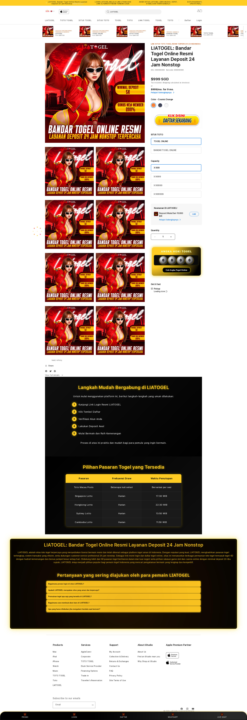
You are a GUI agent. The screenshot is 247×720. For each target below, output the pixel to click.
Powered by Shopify (186, 711)
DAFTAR (123, 717)
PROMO (25, 717)
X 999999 (159, 194)
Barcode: (170, 70)
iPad (55, 657)
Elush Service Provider (91, 666)
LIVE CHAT (222, 717)
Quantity (155, 230)
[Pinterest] (55, 372)
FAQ (111, 671)
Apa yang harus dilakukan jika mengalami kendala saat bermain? (74, 609)
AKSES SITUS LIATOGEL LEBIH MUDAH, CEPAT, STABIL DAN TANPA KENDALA (158, 3)
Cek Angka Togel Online (176, 270)
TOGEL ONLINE (161, 141)
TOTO (130, 20)
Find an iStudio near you (149, 657)
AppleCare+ (86, 652)
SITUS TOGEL (85, 20)
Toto (55, 680)
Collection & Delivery (119, 657)
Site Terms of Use (117, 680)
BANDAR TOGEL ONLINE (165, 150)
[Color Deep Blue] (160, 105)
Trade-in (85, 676)
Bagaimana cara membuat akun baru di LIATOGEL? (68, 603)
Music (55, 671)
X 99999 (158, 185)
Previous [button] (46, 3)
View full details (52, 375)
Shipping (166, 83)
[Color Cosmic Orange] (153, 105)
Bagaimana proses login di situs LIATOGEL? (66, 584)
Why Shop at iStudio (147, 661)
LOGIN (74, 717)
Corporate (85, 657)
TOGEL (118, 20)
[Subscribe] (92, 705)
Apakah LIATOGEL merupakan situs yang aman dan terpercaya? (73, 590)
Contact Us (114, 666)
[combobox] (133, 11)
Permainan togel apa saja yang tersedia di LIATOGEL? (70, 596)
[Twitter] (51, 372)
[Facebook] (47, 372)
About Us (142, 652)
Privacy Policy (115, 676)
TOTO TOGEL (66, 20)
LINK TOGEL (144, 20)
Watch (56, 666)
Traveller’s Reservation (91, 680)
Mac (55, 652)
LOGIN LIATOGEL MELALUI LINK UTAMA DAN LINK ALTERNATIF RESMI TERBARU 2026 (113, 3)
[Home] (51, 10)
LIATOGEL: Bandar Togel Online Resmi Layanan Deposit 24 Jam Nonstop (67, 3)
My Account (114, 652)
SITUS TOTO (103, 20)
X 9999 (157, 176)
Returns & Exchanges (119, 661)
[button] (50, 20)
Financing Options (89, 671)
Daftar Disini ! (78, 4)
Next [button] (200, 3)
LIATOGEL (50, 20)
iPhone (56, 661)
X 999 (157, 168)
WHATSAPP (173, 717)
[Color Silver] (166, 105)
